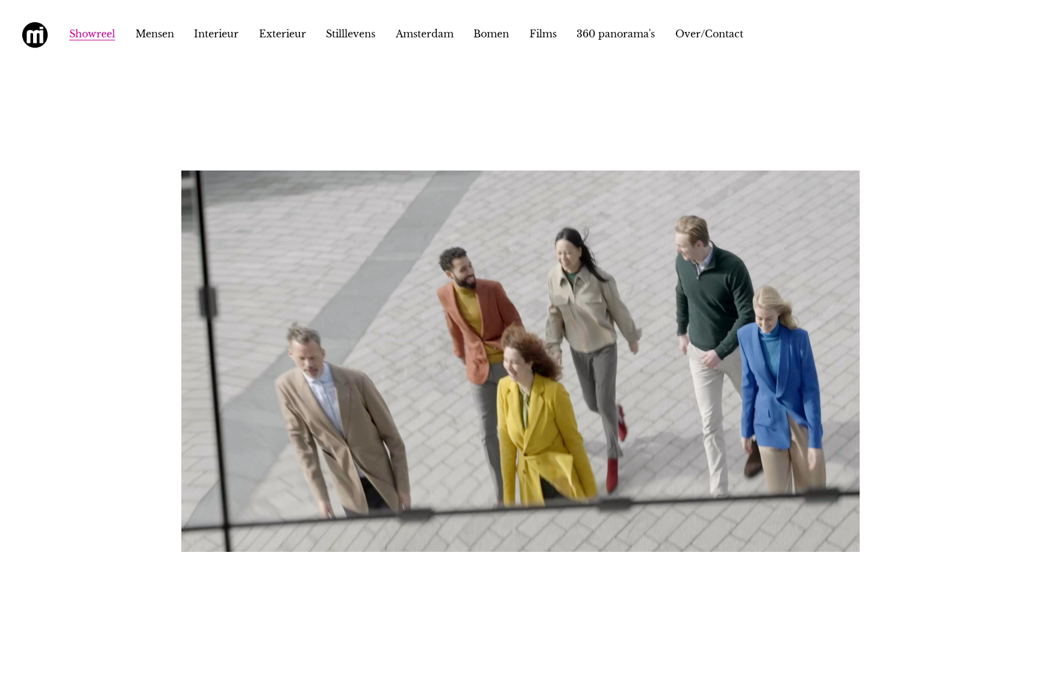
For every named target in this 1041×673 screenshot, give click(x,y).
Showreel (92, 34)
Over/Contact (709, 34)
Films (543, 34)
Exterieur (282, 34)
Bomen (491, 34)
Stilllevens (350, 34)
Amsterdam (425, 34)
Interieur (216, 34)
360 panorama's (616, 34)
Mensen (155, 34)
